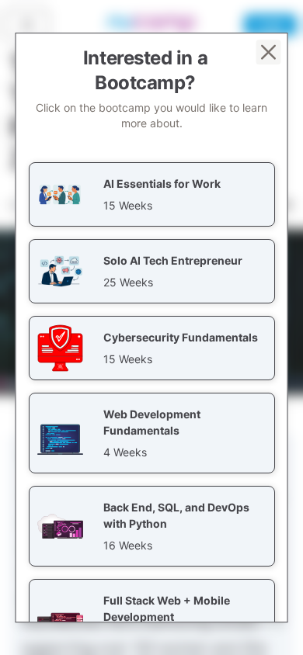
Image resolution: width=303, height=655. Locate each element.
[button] (152, 194)
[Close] (268, 52)
